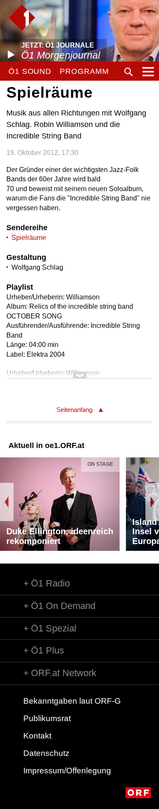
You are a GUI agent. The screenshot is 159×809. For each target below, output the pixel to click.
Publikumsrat (47, 718)
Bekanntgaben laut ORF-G (72, 700)
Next (152, 502)
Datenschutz (46, 753)
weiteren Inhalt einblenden (79, 371)
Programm (84, 71)
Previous (7, 502)
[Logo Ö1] (21, 17)
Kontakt (37, 735)
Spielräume (28, 237)
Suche (128, 72)
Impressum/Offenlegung (67, 770)
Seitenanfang (74, 409)
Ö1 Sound (29, 71)
